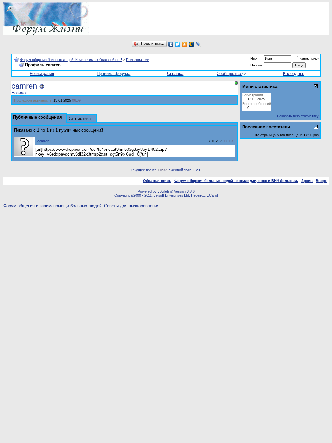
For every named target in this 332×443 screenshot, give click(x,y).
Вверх (321, 181)
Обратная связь (157, 181)
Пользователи (137, 60)
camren (43, 141)
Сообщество (229, 73)
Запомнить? (309, 59)
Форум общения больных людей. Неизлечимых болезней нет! (71, 60)
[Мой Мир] (191, 44)
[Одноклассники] (184, 44)
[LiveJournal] (198, 44)
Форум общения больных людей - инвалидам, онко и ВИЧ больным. (236, 181)
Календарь (293, 73)
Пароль (256, 65)
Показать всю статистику (298, 116)
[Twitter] (177, 44)
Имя (253, 58)
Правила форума (113, 73)
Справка (175, 73)
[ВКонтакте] (171, 44)
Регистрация (42, 73)
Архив (307, 181)
